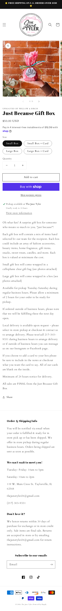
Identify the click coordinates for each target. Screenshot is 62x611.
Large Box (12, 151)
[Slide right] (39, 101)
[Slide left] (23, 101)
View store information (19, 213)
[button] (4, 24)
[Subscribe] (51, 564)
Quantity (7, 158)
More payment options (31, 195)
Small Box (12, 143)
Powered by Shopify (39, 604)
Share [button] (10, 397)
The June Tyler (27, 604)
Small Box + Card (37, 143)
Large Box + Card (37, 151)
